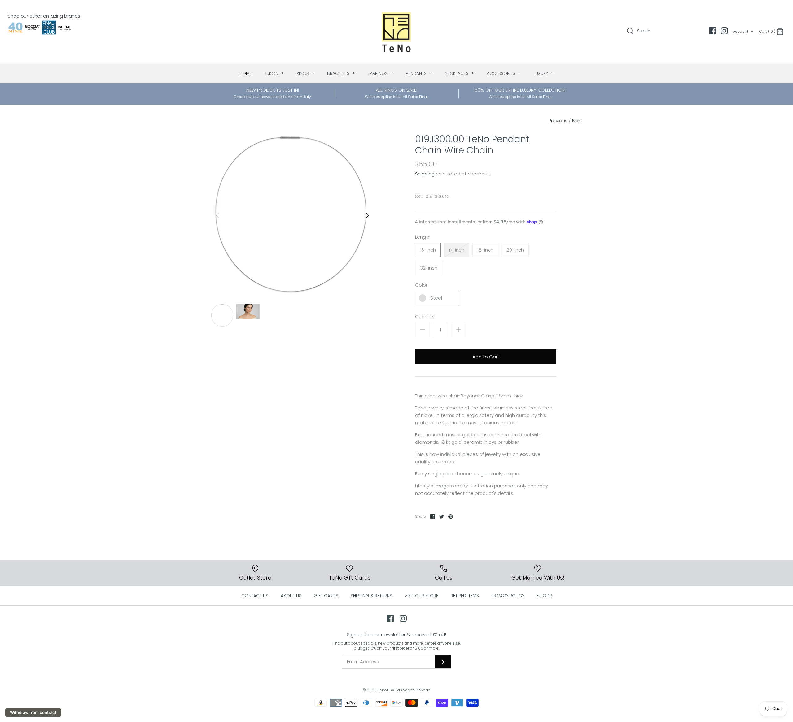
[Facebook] (712, 30)
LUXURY (543, 73)
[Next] (367, 215)
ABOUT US (291, 596)
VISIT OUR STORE (421, 596)
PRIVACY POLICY (507, 596)
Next (577, 120)
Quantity (425, 316)
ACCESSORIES (504, 73)
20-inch (515, 250)
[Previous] (217, 215)
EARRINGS (380, 73)
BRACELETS (341, 73)
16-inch (428, 250)
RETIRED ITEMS (465, 596)
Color (421, 285)
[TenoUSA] (396, 32)
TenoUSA (386, 690)
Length (423, 237)
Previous (558, 120)
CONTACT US (254, 596)
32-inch (428, 268)
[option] (292, 215)
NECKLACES (459, 73)
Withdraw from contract (33, 712)
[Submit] (443, 661)
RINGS (305, 73)
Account (740, 31)
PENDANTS (419, 73)
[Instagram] (724, 30)
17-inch (456, 250)
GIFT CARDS (326, 596)
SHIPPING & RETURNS (371, 596)
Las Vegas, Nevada (413, 690)
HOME (245, 73)
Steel (436, 298)
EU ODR (544, 596)
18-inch (485, 250)
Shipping (425, 174)
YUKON (274, 73)
